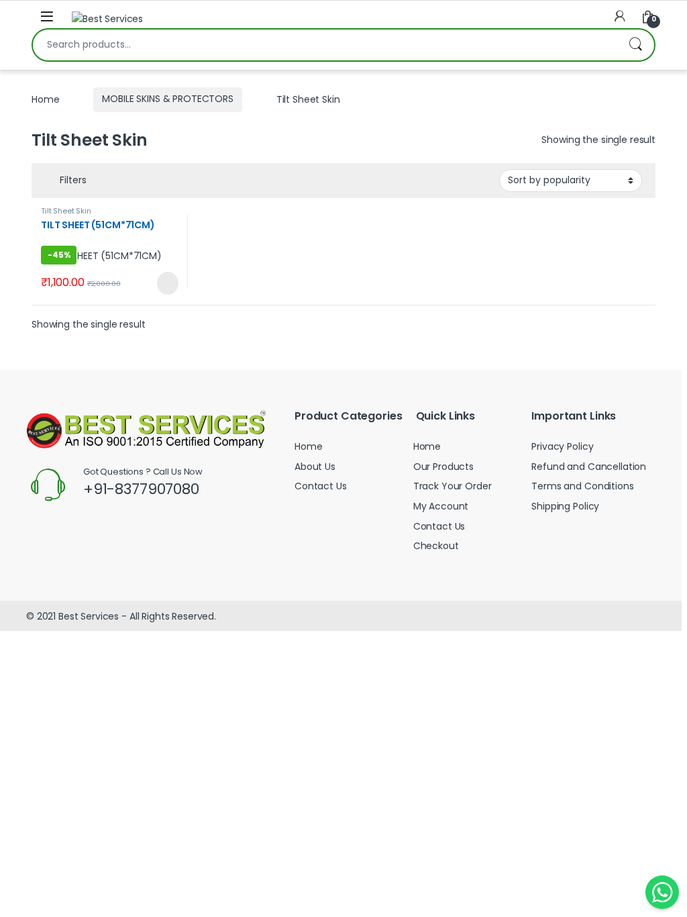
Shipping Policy (565, 506)
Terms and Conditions (582, 486)
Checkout (436, 545)
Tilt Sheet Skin (66, 210)
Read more (165, 283)
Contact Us (321, 486)
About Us (315, 466)
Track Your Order (452, 486)
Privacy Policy (562, 446)
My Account (441, 506)
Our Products (443, 466)
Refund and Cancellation (588, 466)
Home (45, 98)
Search (635, 45)
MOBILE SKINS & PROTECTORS (167, 98)
